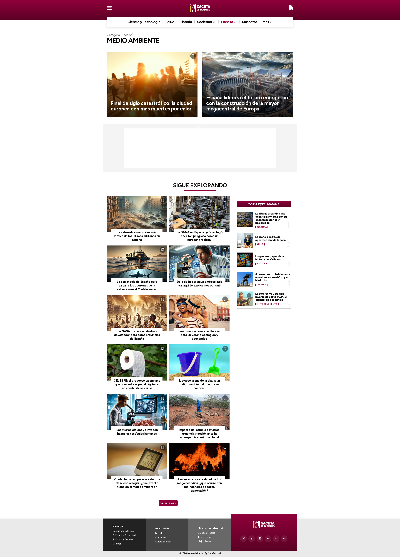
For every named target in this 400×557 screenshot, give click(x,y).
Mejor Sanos (204, 541)
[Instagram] (260, 538)
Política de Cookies (122, 539)
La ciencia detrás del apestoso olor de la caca (270, 238)
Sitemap (117, 543)
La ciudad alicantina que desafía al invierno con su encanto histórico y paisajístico (271, 218)
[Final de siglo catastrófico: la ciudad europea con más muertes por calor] (152, 84)
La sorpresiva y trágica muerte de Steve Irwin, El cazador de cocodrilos (271, 297)
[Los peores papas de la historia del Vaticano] (245, 260)
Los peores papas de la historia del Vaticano (269, 258)
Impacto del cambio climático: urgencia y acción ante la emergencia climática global (199, 433)
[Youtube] (268, 538)
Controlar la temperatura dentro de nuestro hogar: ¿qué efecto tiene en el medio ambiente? (137, 483)
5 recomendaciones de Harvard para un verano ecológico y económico (199, 334)
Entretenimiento (267, 304)
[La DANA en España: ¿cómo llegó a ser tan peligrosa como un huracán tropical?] (199, 214)
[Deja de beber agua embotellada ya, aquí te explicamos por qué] (199, 263)
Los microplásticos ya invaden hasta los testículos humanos (137, 431)
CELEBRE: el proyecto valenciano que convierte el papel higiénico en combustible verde (137, 384)
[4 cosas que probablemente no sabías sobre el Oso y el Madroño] (245, 279)
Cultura (261, 227)
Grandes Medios (206, 532)
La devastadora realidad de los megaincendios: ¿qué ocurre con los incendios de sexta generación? (199, 484)
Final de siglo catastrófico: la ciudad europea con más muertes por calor (151, 106)
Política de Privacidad (124, 535)
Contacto (160, 537)
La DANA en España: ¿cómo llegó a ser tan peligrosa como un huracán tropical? (199, 236)
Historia (261, 264)
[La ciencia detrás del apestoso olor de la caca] (245, 240)
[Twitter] (243, 538)
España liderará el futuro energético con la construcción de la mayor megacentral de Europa (247, 103)
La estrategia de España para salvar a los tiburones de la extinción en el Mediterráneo (137, 285)
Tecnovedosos (205, 537)
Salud (260, 244)
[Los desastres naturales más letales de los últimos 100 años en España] (137, 214)
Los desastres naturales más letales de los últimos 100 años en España (137, 236)
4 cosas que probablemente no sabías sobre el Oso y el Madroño (272, 277)
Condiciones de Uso (123, 531)
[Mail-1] (284, 538)
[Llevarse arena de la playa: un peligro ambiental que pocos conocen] (199, 362)
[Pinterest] (276, 538)
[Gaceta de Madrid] (200, 8)
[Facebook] (251, 538)
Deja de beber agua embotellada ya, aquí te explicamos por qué (199, 283)
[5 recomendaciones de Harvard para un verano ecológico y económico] (199, 313)
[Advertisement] (200, 148)
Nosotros (160, 533)
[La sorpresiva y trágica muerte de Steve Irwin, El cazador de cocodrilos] (245, 298)
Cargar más (167, 502)
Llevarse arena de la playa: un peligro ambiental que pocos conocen (199, 384)
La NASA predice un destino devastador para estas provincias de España (137, 334)
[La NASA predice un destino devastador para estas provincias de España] (137, 313)
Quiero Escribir (163, 541)
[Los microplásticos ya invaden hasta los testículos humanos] (137, 412)
